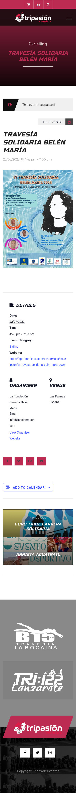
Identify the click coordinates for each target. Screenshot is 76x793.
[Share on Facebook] (7, 461)
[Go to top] (38, 727)
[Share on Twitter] (19, 461)
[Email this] (41, 461)
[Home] (33, 17)
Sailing (40, 44)
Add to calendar (29, 487)
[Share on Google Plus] (30, 461)
